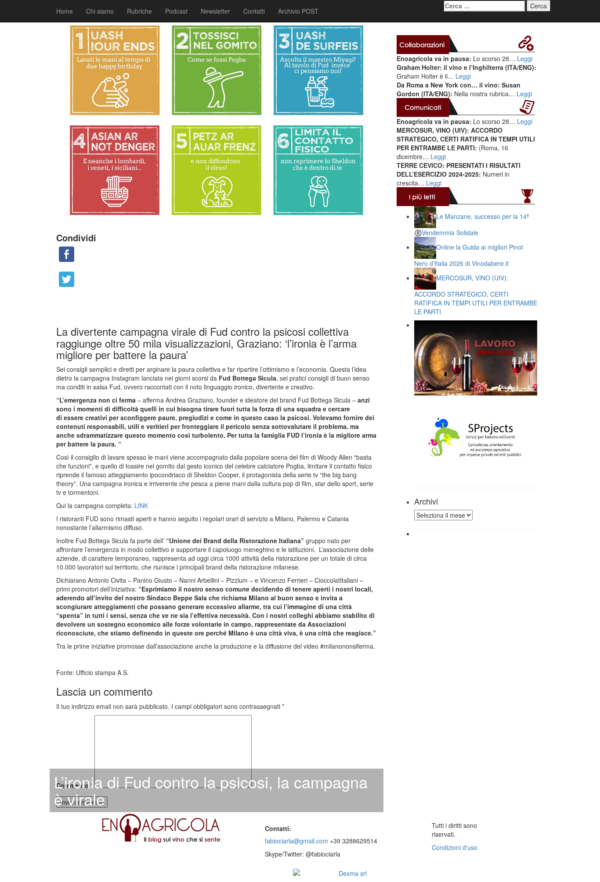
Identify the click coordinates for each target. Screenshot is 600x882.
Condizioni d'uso (454, 847)
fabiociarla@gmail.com (296, 840)
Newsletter (215, 11)
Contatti (254, 11)
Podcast (176, 11)
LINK (141, 505)
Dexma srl (353, 873)
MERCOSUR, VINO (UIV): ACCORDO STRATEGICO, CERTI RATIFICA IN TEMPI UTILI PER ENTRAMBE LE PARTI (475, 294)
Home (64, 11)
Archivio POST (298, 11)
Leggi (524, 58)
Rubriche (139, 11)
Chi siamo (100, 11)
